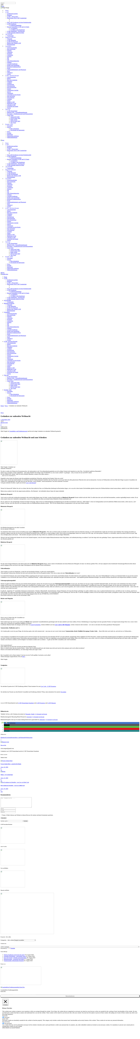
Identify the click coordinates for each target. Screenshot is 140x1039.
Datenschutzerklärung (13, 1)
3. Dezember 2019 (5, 419)
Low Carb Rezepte (31, 482)
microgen (29, 717)
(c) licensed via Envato (41, 714)
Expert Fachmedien (36, 624)
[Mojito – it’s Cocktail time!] (3, 771)
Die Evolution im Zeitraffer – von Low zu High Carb (13, 785)
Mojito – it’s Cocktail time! (7, 774)
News (6, 406)
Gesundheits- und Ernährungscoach (18, 431)
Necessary (6, 1017)
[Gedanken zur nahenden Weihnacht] (5, 742)
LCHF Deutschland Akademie (26, 703)
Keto (12, 737)
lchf (15, 737)
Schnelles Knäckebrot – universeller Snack (15, 956)
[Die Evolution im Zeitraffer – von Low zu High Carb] (15, 782)
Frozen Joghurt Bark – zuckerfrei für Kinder (11, 764)
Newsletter (27, 1)
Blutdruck (3, 737)
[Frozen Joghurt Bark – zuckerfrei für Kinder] (6, 760)
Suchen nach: (4, 821)
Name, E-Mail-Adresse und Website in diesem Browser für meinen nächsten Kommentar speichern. (27, 815)
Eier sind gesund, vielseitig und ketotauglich (15, 957)
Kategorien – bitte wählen (7, 940)
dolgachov (42, 719)
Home (2, 406)
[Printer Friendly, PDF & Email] (5, 722)
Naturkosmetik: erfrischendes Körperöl (14, 960)
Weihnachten (29, 737)
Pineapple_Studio (29, 714)
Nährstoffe (23, 737)
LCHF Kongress (40, 703)
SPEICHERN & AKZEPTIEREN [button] (11, 1027)
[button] (12, 723)
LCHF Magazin (52, 703)
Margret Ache (4, 422)
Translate (12, 948)
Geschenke (8, 737)
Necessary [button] (5, 1015)
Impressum (4, 1)
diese (23, 656)
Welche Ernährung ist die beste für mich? (14, 954)
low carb (18, 737)
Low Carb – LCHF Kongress (48, 686)
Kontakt (21, 1)
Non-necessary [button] (6, 1021)
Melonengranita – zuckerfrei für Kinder (14, 959)
